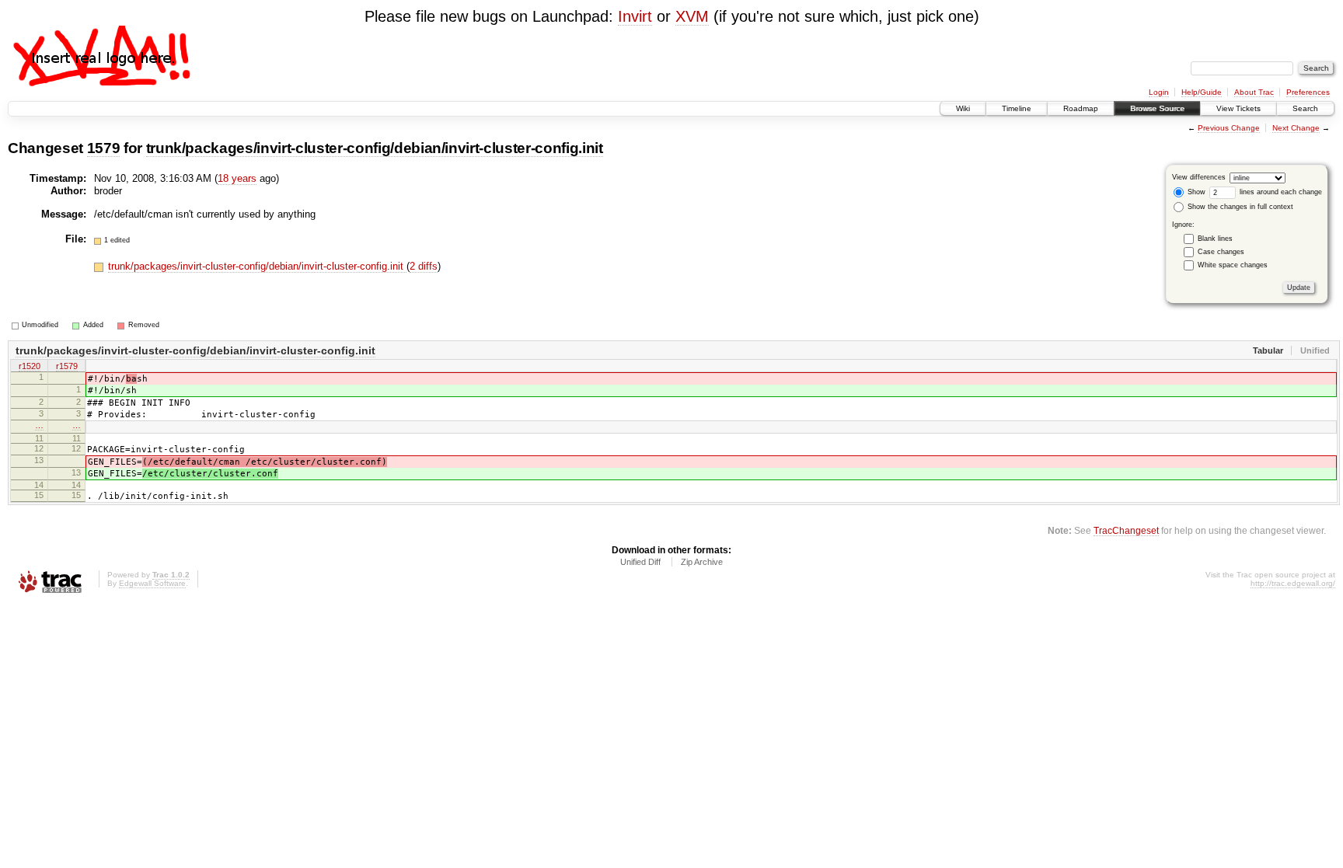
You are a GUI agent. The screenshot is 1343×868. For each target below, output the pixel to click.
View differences (1199, 177)
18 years (237, 178)
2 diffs (424, 266)
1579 (103, 148)
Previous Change (1229, 128)
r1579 (67, 366)
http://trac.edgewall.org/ (1293, 583)
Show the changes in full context (1239, 207)
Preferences (1308, 92)
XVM (692, 16)
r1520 (29, 366)
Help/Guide (1201, 92)
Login (1159, 92)
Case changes (1221, 252)
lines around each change (1279, 192)
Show (1195, 192)
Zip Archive (702, 561)
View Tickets (1238, 108)
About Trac (1254, 92)
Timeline (1016, 108)
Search (1305, 108)
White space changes (1233, 265)
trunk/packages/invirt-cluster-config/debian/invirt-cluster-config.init (374, 148)
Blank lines (1215, 238)
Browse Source (1157, 108)
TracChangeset (1126, 530)
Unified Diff (640, 561)
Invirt (635, 16)
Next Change (1296, 128)
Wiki (963, 108)
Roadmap (1080, 108)
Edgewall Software (152, 583)
